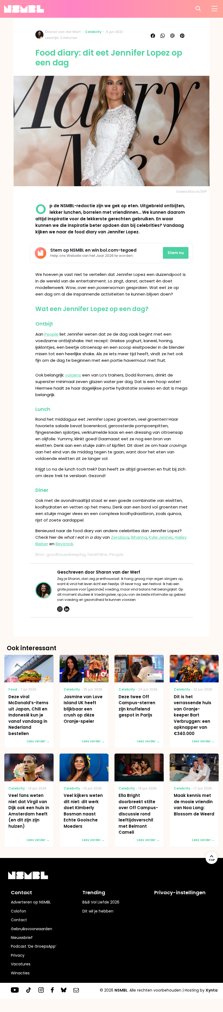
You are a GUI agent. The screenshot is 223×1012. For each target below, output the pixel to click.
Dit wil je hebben (97, 911)
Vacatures (20, 964)
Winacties (20, 973)
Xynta (212, 990)
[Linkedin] (66, 609)
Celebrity (93, 31)
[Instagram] (60, 609)
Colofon (18, 911)
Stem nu (176, 252)
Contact (19, 920)
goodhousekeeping (66, 554)
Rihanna (139, 537)
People (51, 334)
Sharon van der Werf (63, 31)
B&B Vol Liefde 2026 (100, 902)
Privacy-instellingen (180, 892)
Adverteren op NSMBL (31, 902)
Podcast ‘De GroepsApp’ (33, 946)
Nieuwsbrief (22, 937)
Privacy (17, 955)
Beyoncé (64, 544)
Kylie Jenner (161, 537)
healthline (97, 554)
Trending (93, 892)
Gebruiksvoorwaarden (31, 929)
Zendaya (120, 537)
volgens (73, 375)
